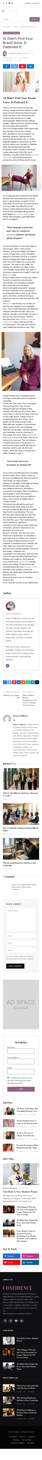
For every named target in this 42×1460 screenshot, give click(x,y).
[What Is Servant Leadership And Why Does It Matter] (9, 1388)
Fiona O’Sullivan (15, 53)
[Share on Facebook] (6, 66)
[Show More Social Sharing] (37, 66)
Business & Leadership (11, 33)
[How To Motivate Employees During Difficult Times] (21, 814)
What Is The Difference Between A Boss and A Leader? (20, 794)
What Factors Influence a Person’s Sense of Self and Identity (26, 1412)
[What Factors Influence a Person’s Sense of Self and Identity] (9, 1412)
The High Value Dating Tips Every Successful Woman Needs (27, 1222)
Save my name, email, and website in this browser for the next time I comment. (20, 957)
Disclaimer (30, 1443)
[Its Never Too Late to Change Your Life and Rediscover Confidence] (9, 1135)
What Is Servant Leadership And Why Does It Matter (27, 1386)
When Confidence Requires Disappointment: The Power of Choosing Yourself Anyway (30, 700)
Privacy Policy (27, 1440)
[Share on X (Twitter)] (14, 66)
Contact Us (31, 1437)
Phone (9, 1067)
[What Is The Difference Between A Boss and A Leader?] (21, 779)
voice (10, 275)
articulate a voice (30, 567)
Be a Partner (13, 1437)
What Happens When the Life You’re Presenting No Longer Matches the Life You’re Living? (27, 1211)
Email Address (13, 1057)
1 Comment (24, 58)
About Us (22, 1437)
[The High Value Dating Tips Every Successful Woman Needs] (9, 1223)
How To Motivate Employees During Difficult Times (20, 829)
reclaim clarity (24, 562)
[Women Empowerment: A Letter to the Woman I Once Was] (9, 1123)
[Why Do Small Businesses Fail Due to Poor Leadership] (21, 849)
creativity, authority (23, 214)
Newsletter (16, 1440)
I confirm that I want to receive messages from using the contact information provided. (19, 1080)
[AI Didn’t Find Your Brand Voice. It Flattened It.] (21, 81)
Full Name (11, 1047)
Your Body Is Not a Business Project (20, 1191)
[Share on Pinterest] (22, 66)
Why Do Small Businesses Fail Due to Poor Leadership (19, 864)
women (9, 304)
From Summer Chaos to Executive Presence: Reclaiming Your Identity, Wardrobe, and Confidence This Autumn (27, 1236)
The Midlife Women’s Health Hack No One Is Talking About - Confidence (24, 887)
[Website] (7, 666)
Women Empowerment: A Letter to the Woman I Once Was (27, 1123)
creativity (10, 234)
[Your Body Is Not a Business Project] (21, 1174)
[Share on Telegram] (30, 66)
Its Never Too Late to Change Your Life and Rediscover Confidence (25, 1135)
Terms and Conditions (18, 1443)
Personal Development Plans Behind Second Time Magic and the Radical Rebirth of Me (27, 1149)
